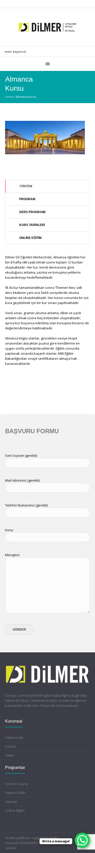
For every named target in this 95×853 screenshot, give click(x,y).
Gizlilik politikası (17, 838)
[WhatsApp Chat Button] (82, 840)
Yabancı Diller (15, 792)
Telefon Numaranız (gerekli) (26, 505)
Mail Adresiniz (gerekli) (22, 480)
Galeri (9, 755)
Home (9, 97)
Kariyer (10, 746)
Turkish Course (16, 784)
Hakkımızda (14, 737)
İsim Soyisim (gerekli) (21, 455)
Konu (9, 530)
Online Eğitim (15, 810)
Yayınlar (11, 801)
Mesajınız (12, 555)
